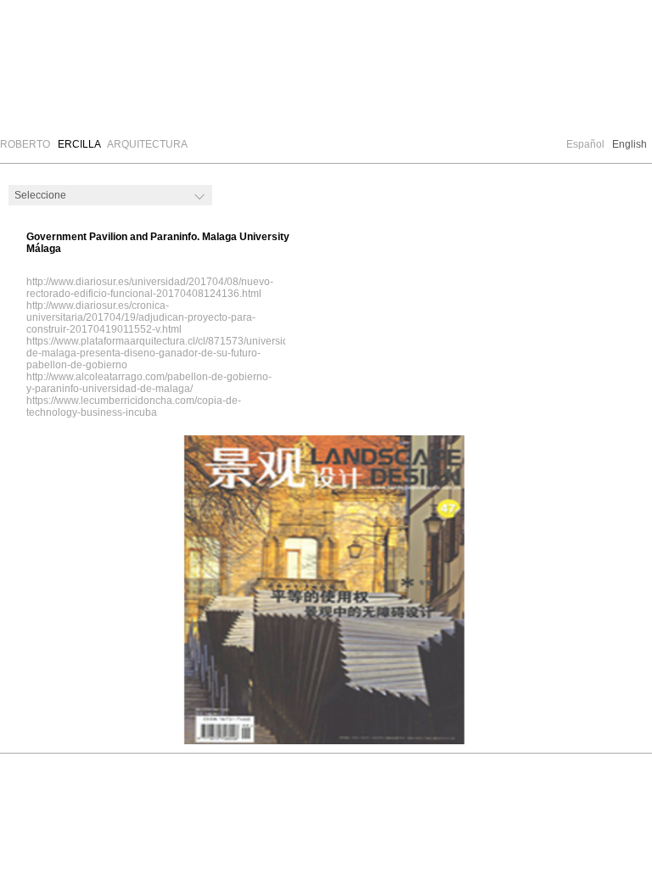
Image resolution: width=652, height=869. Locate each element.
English (629, 144)
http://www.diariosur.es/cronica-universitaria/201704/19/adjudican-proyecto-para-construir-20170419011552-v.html (141, 317)
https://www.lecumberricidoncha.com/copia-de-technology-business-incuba (133, 406)
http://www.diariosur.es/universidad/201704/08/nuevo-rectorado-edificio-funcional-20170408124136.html (149, 288)
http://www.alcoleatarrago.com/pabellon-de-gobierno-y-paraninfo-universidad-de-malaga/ (149, 383)
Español (585, 144)
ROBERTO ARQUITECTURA (94, 144)
